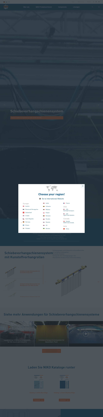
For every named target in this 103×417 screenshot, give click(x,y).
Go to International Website (53, 199)
